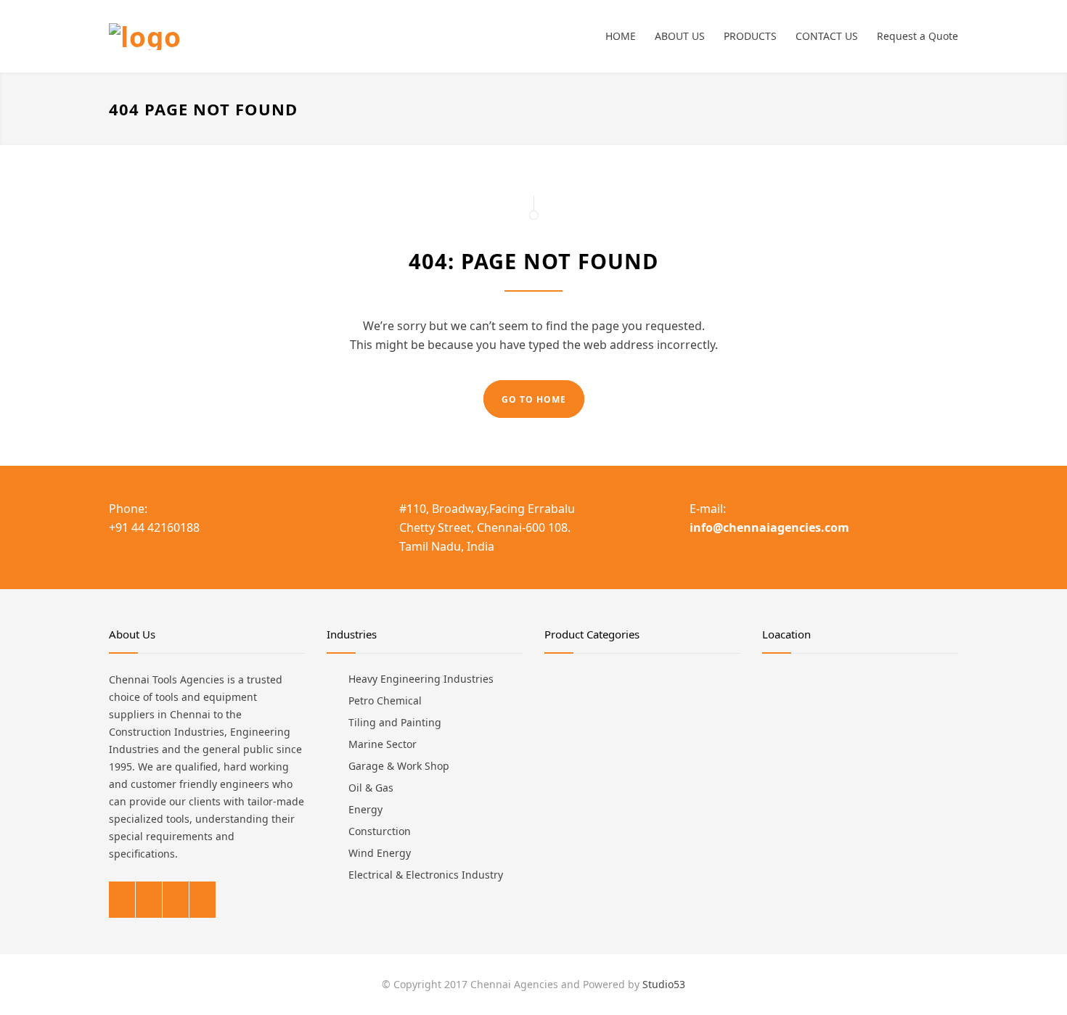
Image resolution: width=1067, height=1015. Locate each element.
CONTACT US (827, 36)
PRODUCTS (750, 36)
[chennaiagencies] (243, 36)
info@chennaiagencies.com (769, 527)
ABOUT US (680, 36)
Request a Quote (917, 36)
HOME (620, 36)
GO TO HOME (534, 399)
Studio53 (663, 984)
